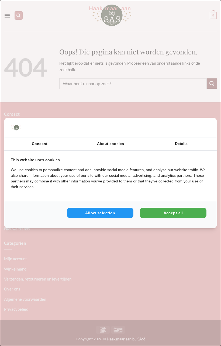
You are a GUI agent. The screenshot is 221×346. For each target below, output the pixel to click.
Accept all (173, 213)
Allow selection (100, 213)
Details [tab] (181, 143)
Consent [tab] (39, 143)
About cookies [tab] (110, 143)
